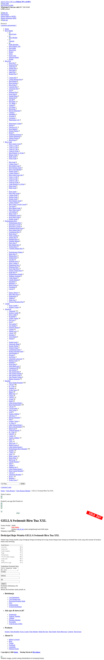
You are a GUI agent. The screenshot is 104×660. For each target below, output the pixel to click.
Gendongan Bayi (14, 232)
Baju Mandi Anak (14, 208)
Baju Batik (12, 48)
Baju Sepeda (13, 83)
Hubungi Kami (14, 649)
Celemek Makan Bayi (16, 248)
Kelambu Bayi (13, 261)
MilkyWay (12, 394)
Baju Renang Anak (15, 168)
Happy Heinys (13, 293)
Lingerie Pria (13, 87)
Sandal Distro (13, 96)
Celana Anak (13, 164)
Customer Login (6, 487)
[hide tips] (4, 13)
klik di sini (20, 529)
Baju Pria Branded (15, 405)
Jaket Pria (12, 72)
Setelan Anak (13, 197)
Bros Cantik (13, 315)
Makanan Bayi (13, 267)
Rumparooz (12, 296)
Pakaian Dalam (14, 57)
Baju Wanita (9, 31)
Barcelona (12, 109)
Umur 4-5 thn (13, 147)
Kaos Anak (12, 191)
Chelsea (11, 112)
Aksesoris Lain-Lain (15, 359)
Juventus (12, 116)
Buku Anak (12, 213)
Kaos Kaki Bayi (14, 269)
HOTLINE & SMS (7, 5)
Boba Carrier (13, 456)
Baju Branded (14, 632)
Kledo (16, 652)
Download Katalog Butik (17, 601)
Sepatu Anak (13, 171)
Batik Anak (12, 157)
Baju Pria (8, 61)
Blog (10, 641)
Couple (7, 304)
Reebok (11, 478)
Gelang (11, 329)
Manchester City (14, 120)
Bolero (11, 52)
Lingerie (11, 41)
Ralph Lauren (13, 445)
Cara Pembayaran (14, 599)
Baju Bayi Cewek (14, 225)
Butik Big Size (43, 632)
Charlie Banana (14, 280)
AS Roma (12, 107)
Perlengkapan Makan (16, 252)
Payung (11, 355)
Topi (10, 90)
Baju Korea (12, 34)
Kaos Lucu (12, 55)
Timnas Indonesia (14, 136)
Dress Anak (12, 158)
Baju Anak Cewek (15, 144)
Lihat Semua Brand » (16, 403)
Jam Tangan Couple (15, 377)
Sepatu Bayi (13, 237)
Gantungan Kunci (14, 349)
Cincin (11, 333)
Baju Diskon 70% (14, 46)
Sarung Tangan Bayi (15, 270)
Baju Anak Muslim (15, 169)
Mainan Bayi (13, 256)
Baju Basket (13, 81)
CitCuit (11, 384)
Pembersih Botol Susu (16, 228)
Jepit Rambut (13, 353)
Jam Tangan (13, 370)
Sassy (11, 454)
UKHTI (11, 397)
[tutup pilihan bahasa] (4, 20)
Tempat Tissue (13, 348)
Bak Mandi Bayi (14, 245)
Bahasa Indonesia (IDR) (8, 18)
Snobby (11, 451)
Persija (11, 125)
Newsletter (12, 622)
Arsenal (11, 105)
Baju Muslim (13, 37)
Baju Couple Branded (16, 471)
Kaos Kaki (12, 94)
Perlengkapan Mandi (15, 274)
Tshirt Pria (12, 66)
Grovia (11, 289)
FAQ (10, 603)
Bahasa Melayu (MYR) (8, 16)
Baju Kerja (12, 50)
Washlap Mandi (14, 241)
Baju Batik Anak (14, 166)
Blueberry (12, 283)
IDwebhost (36, 652)
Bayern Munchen (14, 111)
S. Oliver (12, 423)
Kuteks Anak (13, 219)
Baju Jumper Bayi (15, 230)
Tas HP (11, 100)
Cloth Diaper (13, 278)
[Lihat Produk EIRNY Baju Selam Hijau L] (1, 508)
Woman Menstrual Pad (16, 302)
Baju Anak (8, 142)
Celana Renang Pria (15, 79)
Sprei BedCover (14, 366)
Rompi (11, 59)
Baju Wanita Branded (16, 383)
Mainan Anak (13, 360)
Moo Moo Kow (14, 294)
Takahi (11, 465)
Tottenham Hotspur (15, 134)
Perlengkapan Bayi (11, 221)
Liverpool (12, 118)
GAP (10, 412)
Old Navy (12, 416)
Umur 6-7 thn (13, 149)
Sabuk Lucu (13, 331)
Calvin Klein (13, 408)
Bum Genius (13, 285)
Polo (10, 419)
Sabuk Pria (12, 98)
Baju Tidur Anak (14, 210)
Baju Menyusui (62, 632)
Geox (10, 441)
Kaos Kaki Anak (14, 217)
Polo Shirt (12, 70)
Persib (11, 133)
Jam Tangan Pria (14, 372)
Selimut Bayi (13, 258)
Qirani (11, 395)
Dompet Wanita (14, 327)
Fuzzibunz (12, 287)
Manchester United (15, 123)
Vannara (11, 388)
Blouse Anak (13, 155)
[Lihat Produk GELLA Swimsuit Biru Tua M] (1, 496)
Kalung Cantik (13, 313)
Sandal (11, 338)
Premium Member (15, 620)
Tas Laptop (12, 324)
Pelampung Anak (14, 215)
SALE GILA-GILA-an (16, 2)
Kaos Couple (13, 305)
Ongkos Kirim (13, 605)
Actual (11, 399)
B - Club (12, 386)
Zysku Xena (13, 390)
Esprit (11, 401)
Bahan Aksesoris (14, 379)
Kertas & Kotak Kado (16, 351)
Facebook (12, 645)
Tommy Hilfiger (14, 414)
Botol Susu (12, 234)
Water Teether (13, 236)
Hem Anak (12, 186)
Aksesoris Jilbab (14, 344)
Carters (11, 436)
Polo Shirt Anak (14, 193)
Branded (7, 381)
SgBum (11, 298)
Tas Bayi (12, 259)
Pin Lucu (12, 320)
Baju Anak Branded (15, 427)
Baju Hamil (52, 632)
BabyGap (12, 428)
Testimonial (12, 614)
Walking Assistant (14, 276)
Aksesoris (8, 309)
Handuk (11, 362)
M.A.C (11, 476)
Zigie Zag (12, 300)
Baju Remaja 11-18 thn (16, 153)
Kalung (7, 632)
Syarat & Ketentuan (15, 607)
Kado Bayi (12, 272)
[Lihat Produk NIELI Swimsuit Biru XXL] (1, 505)
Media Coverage (14, 639)
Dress (11, 54)
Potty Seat (12, 243)
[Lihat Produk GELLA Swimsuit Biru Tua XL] (1, 498)
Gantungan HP (13, 368)
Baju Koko (12, 85)
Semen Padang (13, 131)
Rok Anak (12, 162)
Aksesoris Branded (15, 474)
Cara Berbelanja (14, 597)
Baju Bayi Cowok (15, 226)
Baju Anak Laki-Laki (16, 175)
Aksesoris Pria (13, 89)
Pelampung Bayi (14, 265)
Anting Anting (13, 318)
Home (7, 29)
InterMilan (12, 114)
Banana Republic (14, 417)
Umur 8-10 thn (13, 151)
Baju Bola (12, 101)
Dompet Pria (13, 92)
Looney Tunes (13, 421)
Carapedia (12, 647)
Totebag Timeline (14, 616)
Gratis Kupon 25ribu (15, 624)
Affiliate (11, 618)
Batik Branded (13, 44)
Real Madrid (13, 129)
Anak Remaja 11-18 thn (16, 184)
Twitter (11, 643)
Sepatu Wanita (13, 346)
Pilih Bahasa (5, 14)
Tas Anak (12, 206)
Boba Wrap (12, 458)
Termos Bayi (13, 247)
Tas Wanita (12, 326)
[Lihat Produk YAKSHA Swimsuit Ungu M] (1, 503)
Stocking (12, 335)
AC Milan (12, 103)
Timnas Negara (14, 138)
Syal (10, 322)
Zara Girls (12, 443)
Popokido (12, 281)
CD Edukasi (13, 212)
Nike (10, 440)
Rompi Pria (12, 74)
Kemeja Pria (13, 65)
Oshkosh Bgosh (14, 430)
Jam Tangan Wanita (15, 373)
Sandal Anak (13, 342)
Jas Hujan (12, 357)
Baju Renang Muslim (23, 491)
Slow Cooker (13, 263)
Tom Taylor (12, 410)
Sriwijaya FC (13, 127)
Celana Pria (12, 78)
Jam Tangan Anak (15, 375)
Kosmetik (12, 316)
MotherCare (13, 467)
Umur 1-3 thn (13, 145)
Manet (11, 392)
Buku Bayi (12, 254)
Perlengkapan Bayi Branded (18, 449)
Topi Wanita (13, 337)
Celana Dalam (13, 173)
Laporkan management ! (8, 25)
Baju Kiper (12, 140)
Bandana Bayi (13, 239)
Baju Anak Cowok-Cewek (17, 204)
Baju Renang (10, 491)
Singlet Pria (12, 68)
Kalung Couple (14, 307)
